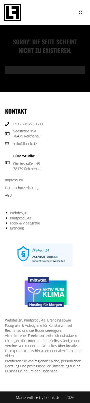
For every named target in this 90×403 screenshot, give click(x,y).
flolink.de (52, 397)
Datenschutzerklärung (22, 187)
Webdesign (18, 212)
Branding (17, 228)
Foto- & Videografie (25, 223)
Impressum (14, 180)
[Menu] (80, 12)
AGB (8, 195)
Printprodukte (21, 218)
